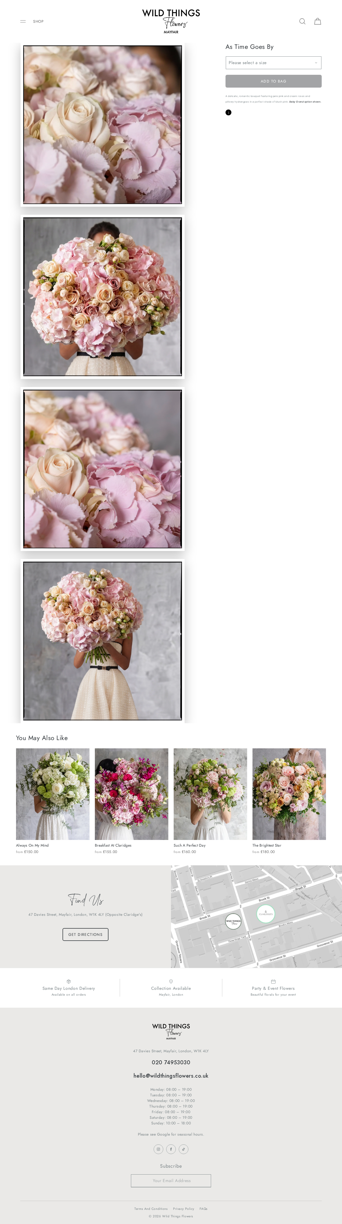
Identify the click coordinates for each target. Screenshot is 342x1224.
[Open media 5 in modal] (103, 641)
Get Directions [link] (85, 934)
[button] (302, 21)
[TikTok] (183, 1149)
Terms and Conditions (151, 1208)
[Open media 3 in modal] (103, 297)
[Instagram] (158, 1149)
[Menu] (26, 21)
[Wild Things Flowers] (171, 21)
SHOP (38, 21)
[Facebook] (171, 1149)
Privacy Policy (183, 1208)
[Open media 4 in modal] (103, 469)
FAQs (203, 1208)
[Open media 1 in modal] (103, 125)
